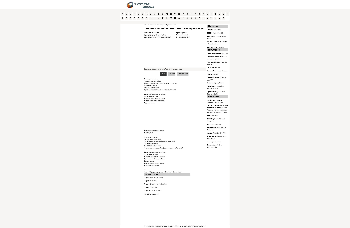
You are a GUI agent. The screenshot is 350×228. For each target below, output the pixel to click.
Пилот (209, 115)
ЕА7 (219, 68)
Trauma (210, 30)
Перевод (172, 74)
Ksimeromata (212, 147)
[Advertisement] (175, 53)
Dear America (213, 44)
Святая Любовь (155, 190)
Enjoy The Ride (218, 33)
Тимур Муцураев (213, 77)
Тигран (209, 83)
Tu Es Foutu (217, 124)
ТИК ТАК (223, 133)
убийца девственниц (214, 100)
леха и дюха (211, 142)
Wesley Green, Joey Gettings (217, 42)
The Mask (217, 30)
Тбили (209, 74)
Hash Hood (211, 36)
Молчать (153, 181)
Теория (162, 25)
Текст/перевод (183, 74)
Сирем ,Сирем (218, 83)
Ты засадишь (212, 68)
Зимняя (221, 47)
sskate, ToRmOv (213, 133)
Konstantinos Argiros (214, 145)
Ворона (215, 115)
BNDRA (209, 33)
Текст (163, 74)
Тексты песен (149, 25)
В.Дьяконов (211, 136)
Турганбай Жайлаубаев (215, 62)
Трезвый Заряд (212, 92)
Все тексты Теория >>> (151, 194)
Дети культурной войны (158, 184)
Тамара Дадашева (214, 53)
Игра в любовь (171, 25)
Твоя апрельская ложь (215, 57)
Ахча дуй (225, 53)
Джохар (225, 71)
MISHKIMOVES (212, 47)
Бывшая (216, 74)
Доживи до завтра (156, 177)
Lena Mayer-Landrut (214, 119)
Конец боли (154, 187)
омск (219, 142)
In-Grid (209, 124)
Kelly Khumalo (212, 127)
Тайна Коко (211, 86)
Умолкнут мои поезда (215, 102)
